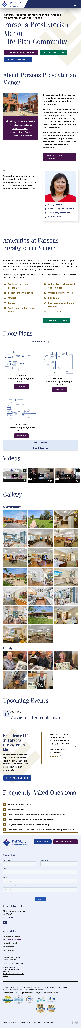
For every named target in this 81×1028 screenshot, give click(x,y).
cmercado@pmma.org (59, 212)
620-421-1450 (54, 216)
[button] (46, 747)
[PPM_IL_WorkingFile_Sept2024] (59, 351)
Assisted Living (20, 128)
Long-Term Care (21, 132)
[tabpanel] (40, 392)
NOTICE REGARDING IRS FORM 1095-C (13, 975)
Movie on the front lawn (35, 717)
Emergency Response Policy (14, 963)
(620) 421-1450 (15, 906)
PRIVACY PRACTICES (10, 959)
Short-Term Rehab (22, 135)
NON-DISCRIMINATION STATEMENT (11, 970)
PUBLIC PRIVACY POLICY (11, 957)
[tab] (40, 341)
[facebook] (5, 922)
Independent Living (22, 124)
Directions (8, 917)
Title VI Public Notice (11, 967)
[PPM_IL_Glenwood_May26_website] (21, 351)
